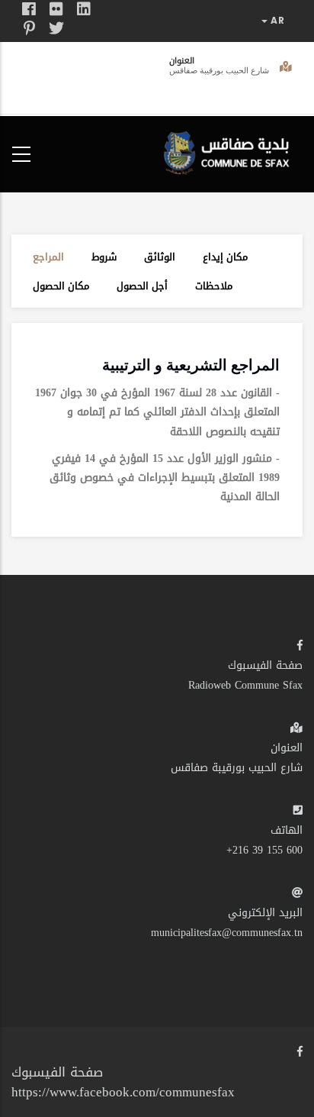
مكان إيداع (225, 256)
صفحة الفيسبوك (265, 665)
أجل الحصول (142, 285)
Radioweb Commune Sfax (245, 685)
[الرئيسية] (230, 151)
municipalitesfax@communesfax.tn (227, 932)
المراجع (48, 256)
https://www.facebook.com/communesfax (123, 1092)
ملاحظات (213, 285)
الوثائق (159, 256)
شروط (104, 256)
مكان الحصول (61, 285)
